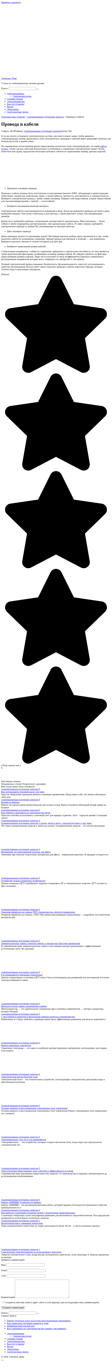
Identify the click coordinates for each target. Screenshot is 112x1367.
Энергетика (13, 109)
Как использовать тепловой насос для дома (22, 792)
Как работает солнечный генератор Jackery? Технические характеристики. (38, 1213)
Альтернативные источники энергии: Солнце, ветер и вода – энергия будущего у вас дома (46, 823)
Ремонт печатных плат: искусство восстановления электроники (39, 1320)
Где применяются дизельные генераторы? (22, 975)
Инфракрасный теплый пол (21, 1326)
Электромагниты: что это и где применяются (23, 1139)
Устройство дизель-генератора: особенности (23, 880)
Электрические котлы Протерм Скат (19, 1077)
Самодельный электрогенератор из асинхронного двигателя (31, 1252)
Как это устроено (15, 104)
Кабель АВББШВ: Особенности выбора (21, 1202)
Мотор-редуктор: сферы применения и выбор (24, 1006)
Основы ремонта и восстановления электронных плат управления (34, 1108)
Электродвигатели (22, 96)
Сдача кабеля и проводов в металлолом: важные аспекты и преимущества (38, 1016)
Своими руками (15, 99)
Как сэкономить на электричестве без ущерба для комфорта (36, 1328)
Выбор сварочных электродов (16, 1045)
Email (4, 1270)
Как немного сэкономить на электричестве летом (25, 812)
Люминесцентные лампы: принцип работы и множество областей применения (40, 943)
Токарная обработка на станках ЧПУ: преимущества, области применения (38, 912)
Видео (10, 106)
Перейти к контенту (11, 2)
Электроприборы (15, 93)
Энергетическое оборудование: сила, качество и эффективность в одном (37, 1171)
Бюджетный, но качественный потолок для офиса (26, 852)
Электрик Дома (9, 78)
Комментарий (8, 1297)
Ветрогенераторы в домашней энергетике (22, 1223)
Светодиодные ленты (17, 112)
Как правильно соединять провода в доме (28, 1323)
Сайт (3, 1275)
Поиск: (5, 88)
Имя (3, 1265)
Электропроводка (16, 101)
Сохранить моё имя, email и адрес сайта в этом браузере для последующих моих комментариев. (52, 1302)
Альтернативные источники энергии (42, 131)
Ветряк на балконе (10, 802)
